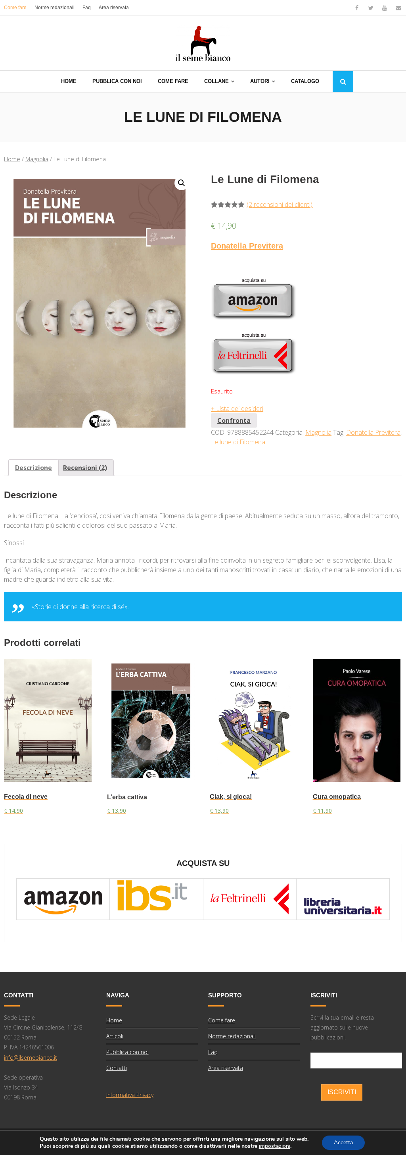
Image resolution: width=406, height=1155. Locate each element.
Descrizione (33, 467)
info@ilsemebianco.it (30, 1057)
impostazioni (274, 1146)
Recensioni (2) (85, 467)
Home (12, 159)
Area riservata (114, 7)
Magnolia (36, 159)
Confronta (234, 420)
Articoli (114, 1036)
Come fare (15, 7)
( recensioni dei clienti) (279, 204)
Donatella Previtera (247, 245)
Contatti (116, 1068)
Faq (86, 7)
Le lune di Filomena (238, 442)
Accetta (343, 1142)
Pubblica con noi (127, 1052)
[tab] (33, 467)
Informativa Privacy (129, 1095)
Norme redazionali (54, 7)
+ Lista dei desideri (237, 408)
